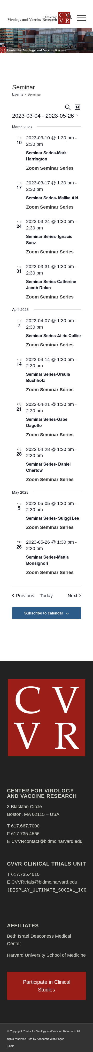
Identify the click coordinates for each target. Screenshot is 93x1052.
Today (46, 595)
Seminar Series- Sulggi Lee (52, 518)
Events (17, 94)
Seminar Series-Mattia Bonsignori (47, 560)
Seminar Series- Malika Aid (52, 198)
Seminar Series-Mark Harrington (46, 156)
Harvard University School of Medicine (46, 955)
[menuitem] (67, 17)
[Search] (67, 17)
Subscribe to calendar (43, 612)
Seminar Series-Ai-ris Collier (53, 335)
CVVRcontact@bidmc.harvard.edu (46, 841)
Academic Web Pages (50, 1038)
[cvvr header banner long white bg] (38, 17)
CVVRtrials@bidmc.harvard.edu (44, 882)
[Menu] (79, 17)
